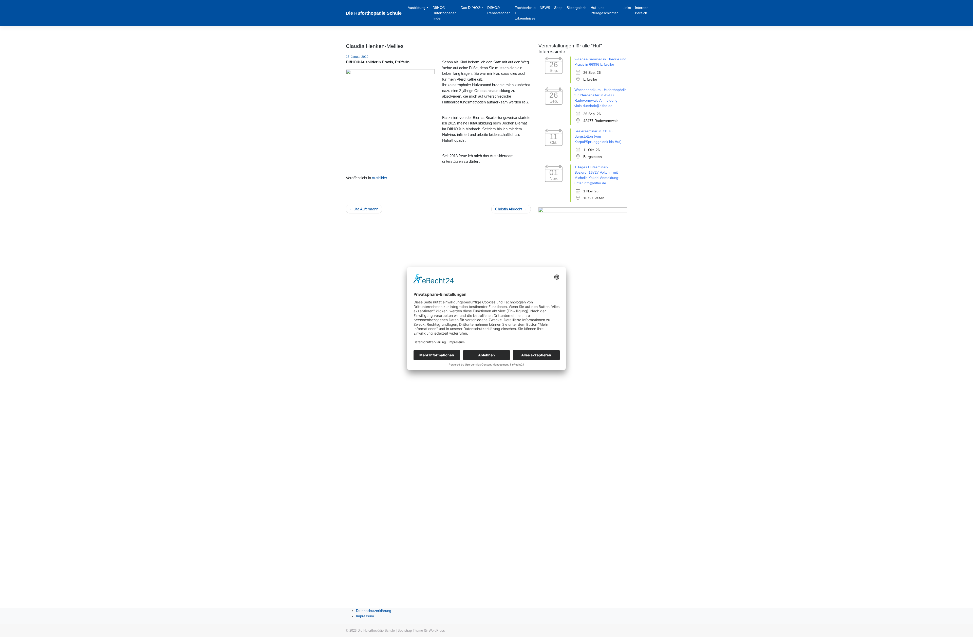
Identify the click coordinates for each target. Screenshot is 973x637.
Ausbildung (416, 8)
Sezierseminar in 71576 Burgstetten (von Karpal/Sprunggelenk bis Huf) (598, 136)
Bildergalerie (577, 8)
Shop (558, 8)
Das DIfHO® (470, 8)
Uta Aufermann (365, 209)
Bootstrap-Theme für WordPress (421, 630)
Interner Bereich (641, 10)
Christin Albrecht (508, 209)
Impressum (365, 616)
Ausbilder (379, 178)
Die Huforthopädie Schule (374, 13)
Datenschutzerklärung (373, 611)
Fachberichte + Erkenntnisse (525, 13)
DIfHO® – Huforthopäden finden (445, 13)
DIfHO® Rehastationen (499, 10)
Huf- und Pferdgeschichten (605, 10)
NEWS (545, 8)
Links (627, 8)
